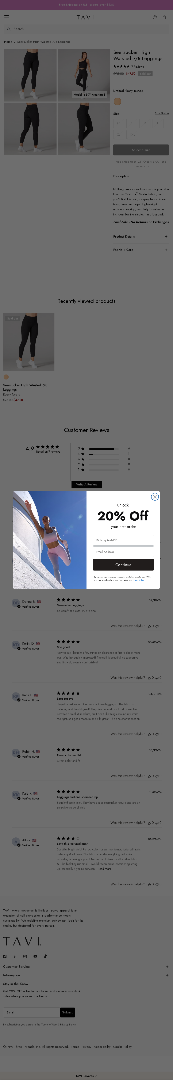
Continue (123, 565)
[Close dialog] (155, 496)
